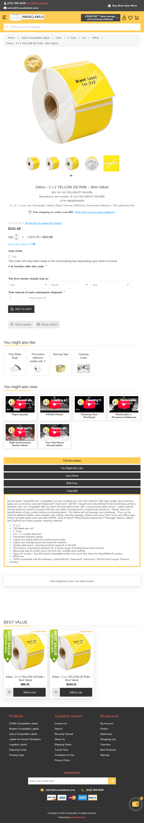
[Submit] (7, 27)
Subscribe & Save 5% (20, 244)
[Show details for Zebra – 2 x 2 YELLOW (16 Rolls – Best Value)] (26, 651)
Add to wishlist (23, 324)
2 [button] (73, 175)
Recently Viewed (64, 734)
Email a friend (49, 324)
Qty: (11, 237)
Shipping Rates (63, 744)
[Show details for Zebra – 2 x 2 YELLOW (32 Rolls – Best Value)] (72, 651)
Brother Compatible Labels (24, 728)
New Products (108, 749)
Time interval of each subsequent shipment (35, 292)
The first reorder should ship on (28, 278)
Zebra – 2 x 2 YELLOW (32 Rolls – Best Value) (72, 678)
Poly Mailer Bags (15, 356)
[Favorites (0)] (130, 18)
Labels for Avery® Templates (25, 739)
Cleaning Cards (83, 356)
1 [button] (71, 175)
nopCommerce (78, 817)
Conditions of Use (64, 755)
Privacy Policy (62, 760)
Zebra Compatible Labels (23, 734)
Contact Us (61, 723)
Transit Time (61, 749)
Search (59, 728)
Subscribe (112, 780)
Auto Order (15, 250)
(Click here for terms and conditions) (95, 212)
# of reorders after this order (26, 266)
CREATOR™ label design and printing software (100, 18)
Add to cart (23, 309)
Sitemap (104, 755)
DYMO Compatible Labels (23, 723)
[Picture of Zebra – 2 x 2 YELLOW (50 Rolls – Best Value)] (32, 163)
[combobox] (72, 27)
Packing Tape (60, 354)
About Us (60, 739)
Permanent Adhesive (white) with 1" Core (38, 358)
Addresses (106, 734)
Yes (14, 256)
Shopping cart (108, 739)
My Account (106, 723)
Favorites (105, 744)
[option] (32, 163)
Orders (104, 728)
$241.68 (34, 237)
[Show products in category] (15, 368)
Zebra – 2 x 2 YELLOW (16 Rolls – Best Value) (25, 678)
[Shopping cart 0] (136, 18)
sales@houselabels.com (22, 7)
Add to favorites (9, 692)
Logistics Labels (18, 744)
